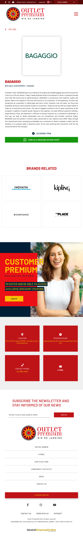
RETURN (12, 29)
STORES (41, 454)
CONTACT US (41, 484)
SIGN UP (14, 299)
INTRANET (58, 513)
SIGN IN (64, 415)
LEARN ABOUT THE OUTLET (41, 469)
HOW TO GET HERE (41, 462)
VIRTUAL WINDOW (41, 447)
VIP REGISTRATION (41, 495)
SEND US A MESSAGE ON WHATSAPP (44, 140)
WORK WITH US (42, 513)
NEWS (41, 476)
